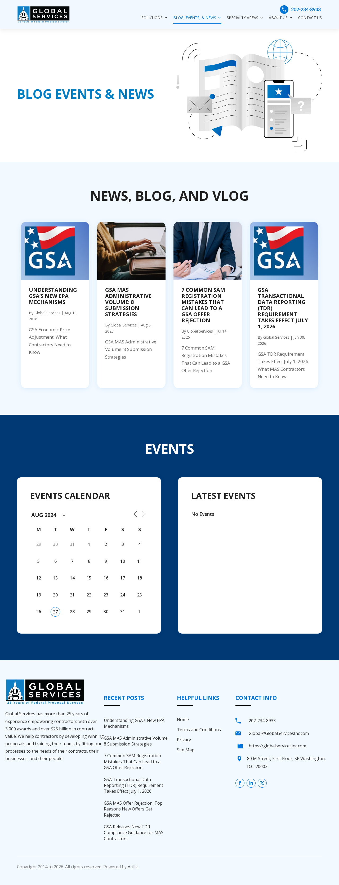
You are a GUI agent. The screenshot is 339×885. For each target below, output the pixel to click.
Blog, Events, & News (194, 17)
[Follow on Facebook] (239, 783)
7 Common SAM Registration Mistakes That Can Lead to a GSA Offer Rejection (203, 305)
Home (183, 719)
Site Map (185, 750)
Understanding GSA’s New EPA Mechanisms (53, 296)
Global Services (47, 312)
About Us (278, 17)
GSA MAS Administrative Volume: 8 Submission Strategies (128, 302)
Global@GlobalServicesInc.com (279, 733)
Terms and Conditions (199, 729)
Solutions (152, 17)
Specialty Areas (242, 17)
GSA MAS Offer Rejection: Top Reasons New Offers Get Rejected (133, 809)
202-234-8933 (306, 9)
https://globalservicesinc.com (277, 746)
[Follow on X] (262, 783)
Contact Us (310, 17)
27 (55, 612)
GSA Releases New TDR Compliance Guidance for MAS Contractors (133, 833)
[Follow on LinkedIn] (251, 783)
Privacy (184, 740)
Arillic (133, 867)
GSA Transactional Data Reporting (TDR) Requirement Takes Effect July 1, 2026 (133, 785)
